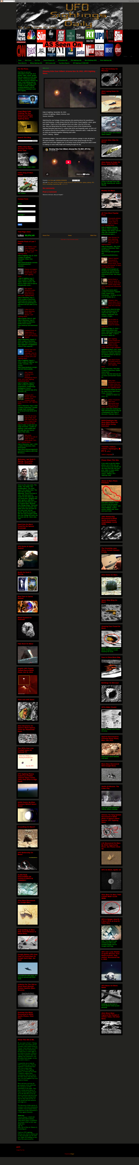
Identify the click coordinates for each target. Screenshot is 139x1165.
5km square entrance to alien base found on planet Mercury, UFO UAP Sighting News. (26, 292)
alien (49, 182)
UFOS (44, 184)
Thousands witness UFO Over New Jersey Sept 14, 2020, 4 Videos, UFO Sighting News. (111, 221)
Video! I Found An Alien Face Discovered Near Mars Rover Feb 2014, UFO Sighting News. (110, 403)
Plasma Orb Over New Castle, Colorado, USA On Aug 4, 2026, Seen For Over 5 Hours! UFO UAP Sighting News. (27, 354)
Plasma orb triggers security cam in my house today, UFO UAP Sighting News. (27, 273)
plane (80, 182)
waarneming (56, 184)
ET (72, 182)
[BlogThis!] (74, 180)
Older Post (93, 235)
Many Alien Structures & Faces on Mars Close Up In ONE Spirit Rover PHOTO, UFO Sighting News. (111, 384)
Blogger (72, 1153)
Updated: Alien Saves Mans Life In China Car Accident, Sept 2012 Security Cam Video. (111, 303)
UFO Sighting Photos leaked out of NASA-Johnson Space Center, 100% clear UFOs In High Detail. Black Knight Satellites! (111, 343)
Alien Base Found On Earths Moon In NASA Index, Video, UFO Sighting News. (111, 363)
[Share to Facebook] (77, 180)
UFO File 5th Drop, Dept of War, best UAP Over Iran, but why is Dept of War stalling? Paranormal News (27, 419)
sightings (89, 182)
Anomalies (60, 182)
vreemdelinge (49, 184)
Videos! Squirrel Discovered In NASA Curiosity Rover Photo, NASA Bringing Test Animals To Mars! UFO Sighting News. (111, 263)
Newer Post (46, 235)
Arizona (69, 182)
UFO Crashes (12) (50, 63)
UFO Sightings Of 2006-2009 (80, 63)
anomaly (65, 182)
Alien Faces (28, 60)
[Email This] (73, 180)
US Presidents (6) (62, 60)
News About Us (22, 63)
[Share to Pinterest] (79, 180)
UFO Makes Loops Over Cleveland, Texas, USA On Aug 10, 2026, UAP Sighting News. (27, 250)
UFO (93, 182)
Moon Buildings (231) (91, 60)
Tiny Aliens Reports (64, 63)
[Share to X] (76, 180)
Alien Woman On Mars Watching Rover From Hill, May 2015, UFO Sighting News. (110, 241)
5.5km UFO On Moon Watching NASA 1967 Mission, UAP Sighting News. (26, 313)
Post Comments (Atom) (72, 239)
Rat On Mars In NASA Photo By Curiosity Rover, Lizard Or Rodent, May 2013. (110, 323)
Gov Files (37, 60)
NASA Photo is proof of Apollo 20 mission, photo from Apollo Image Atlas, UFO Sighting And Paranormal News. (111, 284)
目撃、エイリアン (63, 184)
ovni (78, 182)
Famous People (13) (48, 60)
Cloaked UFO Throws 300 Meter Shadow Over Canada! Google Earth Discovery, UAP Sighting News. (27, 399)
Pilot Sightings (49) (76, 60)
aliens (52, 182)
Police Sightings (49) (105, 60)
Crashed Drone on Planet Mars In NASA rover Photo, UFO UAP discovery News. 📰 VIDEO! (27, 334)
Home (19, 60)
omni (75, 182)
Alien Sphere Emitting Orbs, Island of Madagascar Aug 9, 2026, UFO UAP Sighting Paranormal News (27, 377)
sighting (84, 182)
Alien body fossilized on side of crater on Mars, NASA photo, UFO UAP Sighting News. (27, 438)
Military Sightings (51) (36, 63)
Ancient (55, 182)
